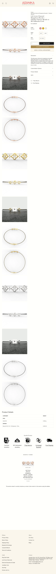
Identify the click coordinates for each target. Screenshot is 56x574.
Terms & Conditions (6, 550)
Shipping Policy (5, 542)
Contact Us (31, 540)
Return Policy (5, 540)
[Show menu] (3, 3)
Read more (34, 65)
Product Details (34, 71)
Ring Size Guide (5, 557)
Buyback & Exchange (7, 545)
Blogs (30, 542)
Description (33, 55)
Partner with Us (5, 570)
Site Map (4, 567)
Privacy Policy (5, 537)
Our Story (31, 537)
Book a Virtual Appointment (42, 50)
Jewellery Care (5, 565)
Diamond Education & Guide (8, 562)
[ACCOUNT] (50, 3)
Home (32, 12)
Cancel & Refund (6, 547)
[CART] (53, 3)
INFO (32, 75)
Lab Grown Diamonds (7, 560)
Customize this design (42, 46)
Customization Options (36, 68)
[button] (6, 3)
